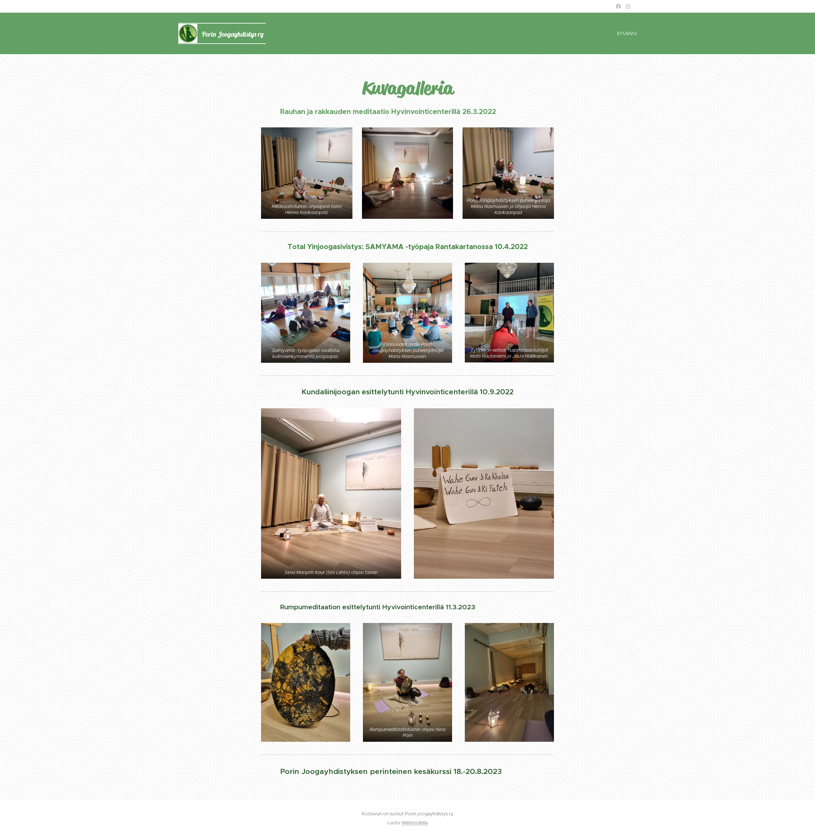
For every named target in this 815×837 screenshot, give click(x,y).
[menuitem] (626, 33)
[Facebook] (618, 6)
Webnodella (414, 823)
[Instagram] (628, 6)
